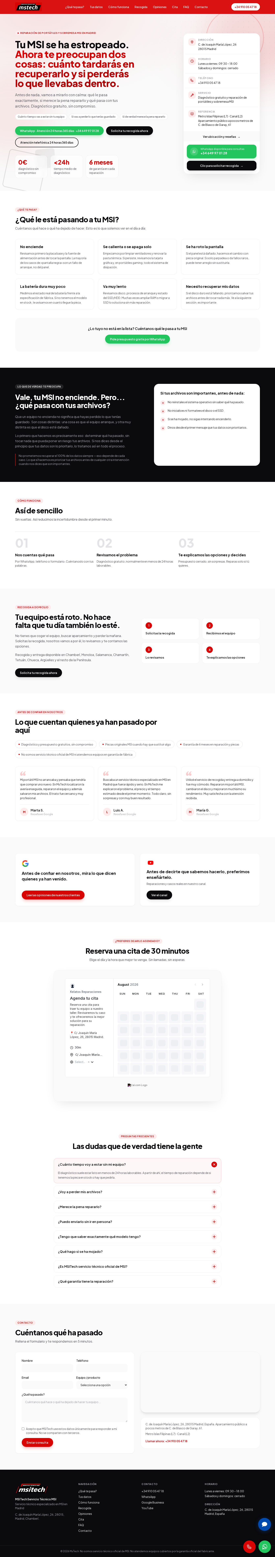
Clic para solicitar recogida (221, 165)
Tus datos (96, 7)
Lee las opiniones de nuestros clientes (53, 895)
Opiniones (159, 7)
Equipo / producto (88, 1377)
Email (25, 1377)
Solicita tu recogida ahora (129, 131)
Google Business (153, 1502)
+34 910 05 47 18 (246, 7)
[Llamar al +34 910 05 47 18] (249, 1546)
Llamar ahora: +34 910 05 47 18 (166, 1441)
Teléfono (82, 1360)
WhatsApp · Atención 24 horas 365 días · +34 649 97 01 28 (59, 131)
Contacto (201, 7)
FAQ (186, 7)
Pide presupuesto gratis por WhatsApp (137, 339)
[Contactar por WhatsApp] (264, 1546)
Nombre (27, 1360)
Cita (175, 7)
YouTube (147, 1508)
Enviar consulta (37, 1442)
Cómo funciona (118, 7)
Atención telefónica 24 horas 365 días (46, 142)
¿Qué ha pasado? (33, 1394)
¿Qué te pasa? (74, 7)
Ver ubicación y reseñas (221, 136)
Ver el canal (159, 895)
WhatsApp (149, 1497)
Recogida (141, 7)
